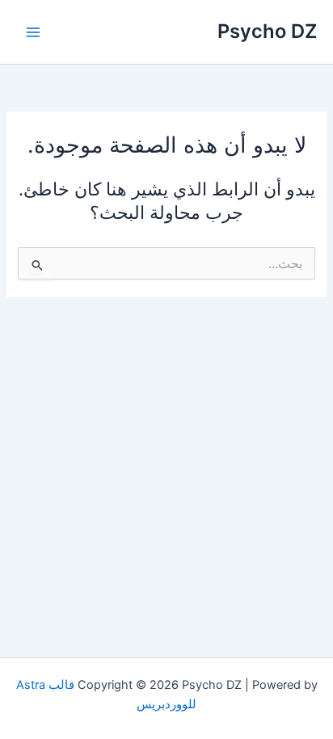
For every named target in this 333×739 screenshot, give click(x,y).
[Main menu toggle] (33, 32)
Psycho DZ (267, 31)
